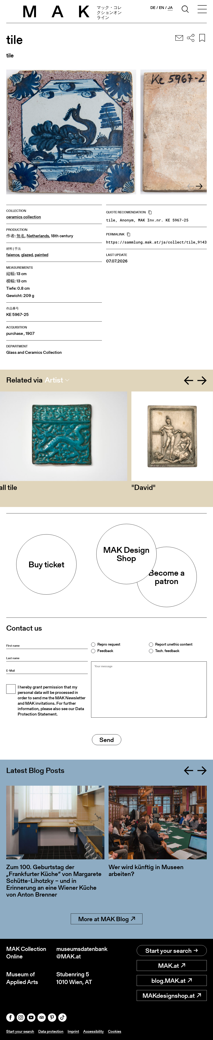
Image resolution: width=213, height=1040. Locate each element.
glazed (27, 254)
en (161, 7)
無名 (20, 236)
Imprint (73, 1031)
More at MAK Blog (103, 919)
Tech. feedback (167, 651)
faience (12, 254)
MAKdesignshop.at (168, 995)
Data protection (50, 1031)
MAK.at (168, 965)
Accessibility (93, 1031)
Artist (54, 380)
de (152, 7)
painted (41, 254)
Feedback (105, 651)
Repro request (108, 644)
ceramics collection (23, 217)
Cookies (114, 1031)
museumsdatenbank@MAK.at (81, 952)
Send (106, 739)
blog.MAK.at (168, 980)
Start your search (168, 950)
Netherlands (38, 236)
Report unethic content (173, 644)
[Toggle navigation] (202, 9)
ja (170, 7)
